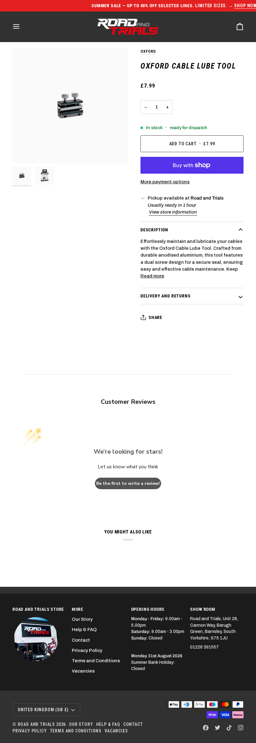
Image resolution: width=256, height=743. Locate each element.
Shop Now (201, 5)
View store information (173, 212)
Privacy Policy (87, 650)
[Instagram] (241, 728)
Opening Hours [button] (148, 609)
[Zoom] (70, 105)
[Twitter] (217, 728)
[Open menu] (21, 27)
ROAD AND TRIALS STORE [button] (38, 609)
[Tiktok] (229, 728)
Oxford (148, 51)
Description (154, 229)
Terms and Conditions (96, 660)
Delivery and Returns (165, 295)
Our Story (82, 619)
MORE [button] (77, 609)
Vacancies (83, 670)
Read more (152, 275)
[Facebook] (206, 728)
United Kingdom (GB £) (43, 709)
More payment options (165, 181)
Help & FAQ (84, 629)
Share (155, 317)
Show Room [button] (202, 609)
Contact (81, 640)
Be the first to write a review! (128, 483)
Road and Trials (36, 724)
